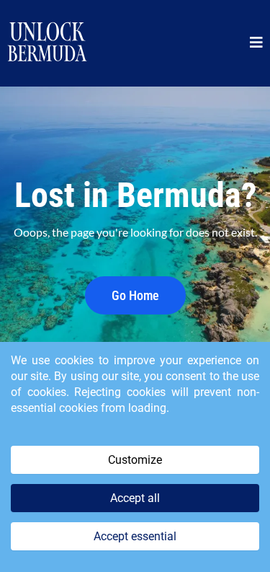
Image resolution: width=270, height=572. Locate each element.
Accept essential (135, 536)
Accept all (135, 498)
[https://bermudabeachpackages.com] (47, 43)
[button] (256, 43)
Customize (135, 460)
